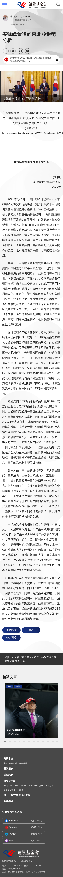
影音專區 (8, 801)
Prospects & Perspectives (15, 786)
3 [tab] (15, 741)
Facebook (24, 821)
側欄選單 (4, 4)
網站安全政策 (27, 861)
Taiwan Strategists (36, 786)
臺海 (31, 630)
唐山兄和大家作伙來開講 (17, 795)
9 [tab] (43, 741)
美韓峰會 (11, 630)
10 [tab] (48, 741)
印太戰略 (11, 637)
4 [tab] (19, 741)
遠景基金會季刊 (10, 790)
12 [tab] (57, 741)
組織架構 (13, 764)
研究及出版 (10, 781)
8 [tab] (38, 741)
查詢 (58, 4)
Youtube (24, 827)
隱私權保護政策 (9, 861)
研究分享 (49, 786)
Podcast (24, 841)
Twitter (24, 834)
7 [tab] (34, 741)
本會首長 (23, 764)
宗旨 (5, 764)
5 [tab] (24, 741)
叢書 (21, 790)
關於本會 (8, 758)
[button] (6, 51)
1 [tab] (5, 741)
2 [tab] (10, 741)
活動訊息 (8, 775)
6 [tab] (29, 741)
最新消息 (8, 768)
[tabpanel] (31, 710)
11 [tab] (53, 741)
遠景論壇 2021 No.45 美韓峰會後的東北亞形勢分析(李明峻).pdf (29, 60)
